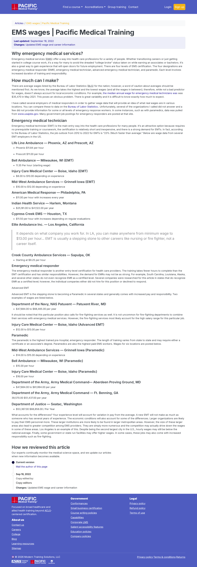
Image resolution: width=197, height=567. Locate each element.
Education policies (81, 531)
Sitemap (16, 548)
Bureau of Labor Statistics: (83, 106)
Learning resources (23, 543)
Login (167, 7)
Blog (14, 539)
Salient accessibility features (87, 526)
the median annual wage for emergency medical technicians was (140, 93)
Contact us (18, 524)
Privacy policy (137, 503)
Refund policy (137, 508)
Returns (180, 557)
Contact (133, 7)
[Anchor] (138, 31)
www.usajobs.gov (28, 113)
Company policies (81, 536)
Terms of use (137, 512)
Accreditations (94, 7)
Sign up (179, 7)
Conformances (79, 503)
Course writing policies (84, 512)
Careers (16, 529)
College (16, 534)
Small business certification (86, 508)
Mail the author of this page (31, 466)
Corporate (79, 522)
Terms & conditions (164, 557)
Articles (19, 23)
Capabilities (77, 517)
